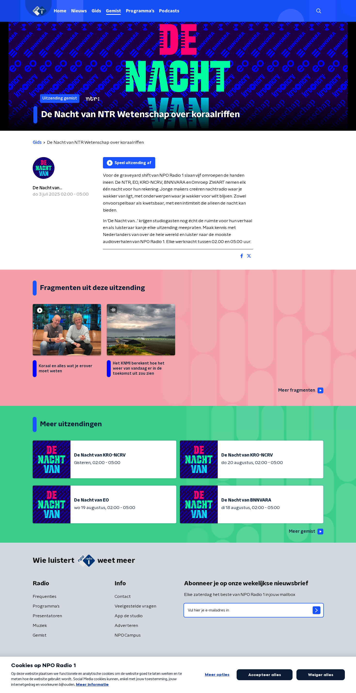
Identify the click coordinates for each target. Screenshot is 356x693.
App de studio (129, 616)
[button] (318, 11)
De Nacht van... (47, 188)
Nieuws (79, 11)
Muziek (40, 626)
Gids (96, 11)
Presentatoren (47, 616)
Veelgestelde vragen (135, 606)
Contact (123, 596)
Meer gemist (302, 531)
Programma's (140, 11)
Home (60, 11)
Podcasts (169, 11)
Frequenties (44, 596)
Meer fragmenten (296, 390)
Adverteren (126, 626)
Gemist (113, 11)
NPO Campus (128, 635)
